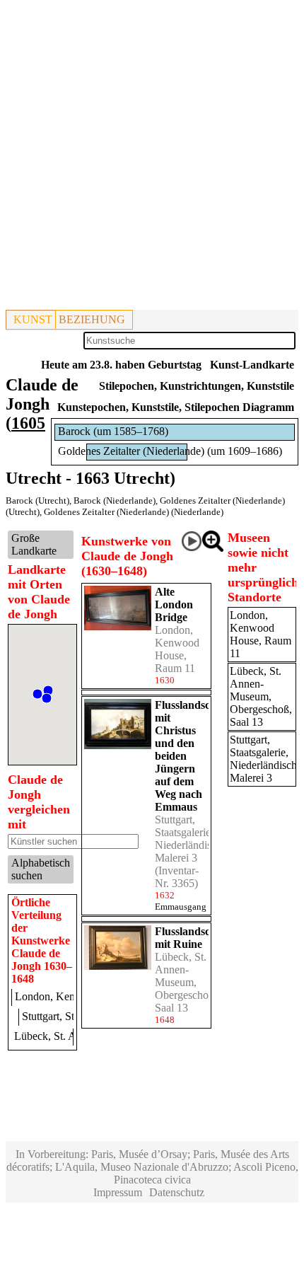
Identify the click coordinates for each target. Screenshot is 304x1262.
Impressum (117, 1192)
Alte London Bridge (174, 604)
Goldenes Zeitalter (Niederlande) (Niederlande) (133, 511)
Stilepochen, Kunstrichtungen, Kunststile (196, 386)
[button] (46, 698)
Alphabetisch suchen (40, 869)
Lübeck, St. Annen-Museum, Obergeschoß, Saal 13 (186, 982)
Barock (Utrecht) (37, 500)
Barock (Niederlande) (115, 500)
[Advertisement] (152, 158)
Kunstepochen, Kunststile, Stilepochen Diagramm (175, 407)
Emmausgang (180, 906)
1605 (28, 423)
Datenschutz (176, 1192)
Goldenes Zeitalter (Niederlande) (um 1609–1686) (170, 451)
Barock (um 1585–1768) (113, 431)
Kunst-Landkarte (252, 365)
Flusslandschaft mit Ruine (192, 937)
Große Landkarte (34, 544)
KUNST (32, 319)
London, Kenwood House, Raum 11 (177, 649)
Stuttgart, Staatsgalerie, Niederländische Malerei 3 (191, 839)
